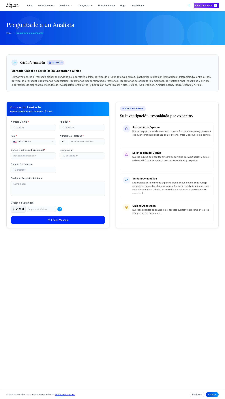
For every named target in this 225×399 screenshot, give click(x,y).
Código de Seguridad (22, 202)
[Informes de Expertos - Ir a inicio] (12, 5)
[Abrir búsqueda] (189, 5)
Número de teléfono (72, 136)
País (14, 136)
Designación (66, 150)
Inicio (9, 33)
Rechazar (197, 394)
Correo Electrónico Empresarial (28, 150)
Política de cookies (65, 394)
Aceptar (212, 394)
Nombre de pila (20, 121)
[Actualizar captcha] (59, 209)
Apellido (65, 121)
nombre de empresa (22, 164)
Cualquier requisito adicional (27, 178)
